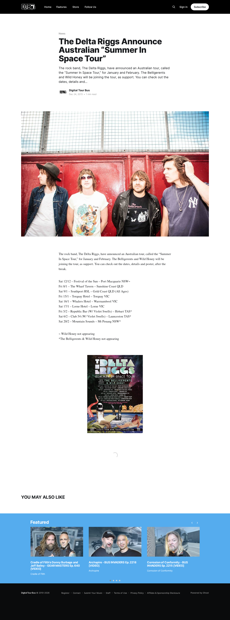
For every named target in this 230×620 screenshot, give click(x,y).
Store (75, 6)
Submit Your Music (93, 593)
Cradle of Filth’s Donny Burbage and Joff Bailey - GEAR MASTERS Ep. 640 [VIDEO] (55, 565)
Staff (108, 593)
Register (65, 593)
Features (61, 6)
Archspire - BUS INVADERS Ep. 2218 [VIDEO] (112, 564)
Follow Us (90, 6)
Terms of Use (120, 593)
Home (47, 6)
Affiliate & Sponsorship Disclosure (163, 593)
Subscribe (200, 6)
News (62, 33)
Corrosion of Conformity (160, 570)
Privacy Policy (137, 593)
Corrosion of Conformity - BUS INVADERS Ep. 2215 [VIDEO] (167, 564)
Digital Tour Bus (79, 90)
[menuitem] (47, 7)
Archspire (94, 570)
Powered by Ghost (200, 593)
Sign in (183, 6)
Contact (77, 593)
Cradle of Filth (38, 574)
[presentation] (192, 522)
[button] (110, 580)
